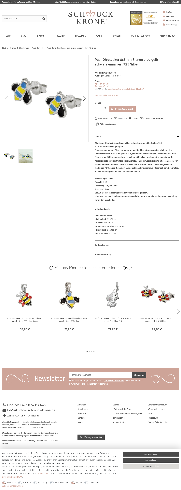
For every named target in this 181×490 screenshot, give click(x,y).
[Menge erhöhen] (105, 108)
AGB (150, 413)
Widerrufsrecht (169, 2)
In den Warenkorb (124, 109)
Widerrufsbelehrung (156, 409)
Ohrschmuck (24, 48)
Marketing (42, 482)
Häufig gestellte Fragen (123, 409)
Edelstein (60, 35)
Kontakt (169, 12)
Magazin (81, 422)
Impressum (153, 418)
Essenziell (11, 482)
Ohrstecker (36, 48)
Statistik (27, 482)
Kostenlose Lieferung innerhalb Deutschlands (124, 89)
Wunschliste (172, 20)
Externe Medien (62, 482)
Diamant (41, 35)
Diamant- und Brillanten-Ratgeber (127, 413)
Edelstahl (80, 35)
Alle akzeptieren (151, 454)
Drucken (135, 119)
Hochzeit (116, 35)
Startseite (5, 48)
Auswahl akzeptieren (151, 466)
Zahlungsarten (119, 418)
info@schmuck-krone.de (37, 410)
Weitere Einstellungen (12, 485)
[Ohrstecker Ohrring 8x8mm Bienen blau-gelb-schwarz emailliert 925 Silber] (45, 98)
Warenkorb (171, 25)
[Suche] (43, 19)
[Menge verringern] (105, 112)
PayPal (79, 482)
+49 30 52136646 (33, 405)
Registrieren (82, 409)
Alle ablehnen (151, 460)
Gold (8, 35)
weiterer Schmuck (140, 35)
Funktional (94, 482)
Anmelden (81, 405)
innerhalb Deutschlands (128, 2)
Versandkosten (119, 422)
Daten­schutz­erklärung (12, 476)
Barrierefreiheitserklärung (159, 422)
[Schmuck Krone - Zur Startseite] (90, 16)
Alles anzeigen (167, 35)
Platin (99, 35)
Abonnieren (139, 375)
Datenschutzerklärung (157, 405)
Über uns (116, 405)
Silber (24, 35)
